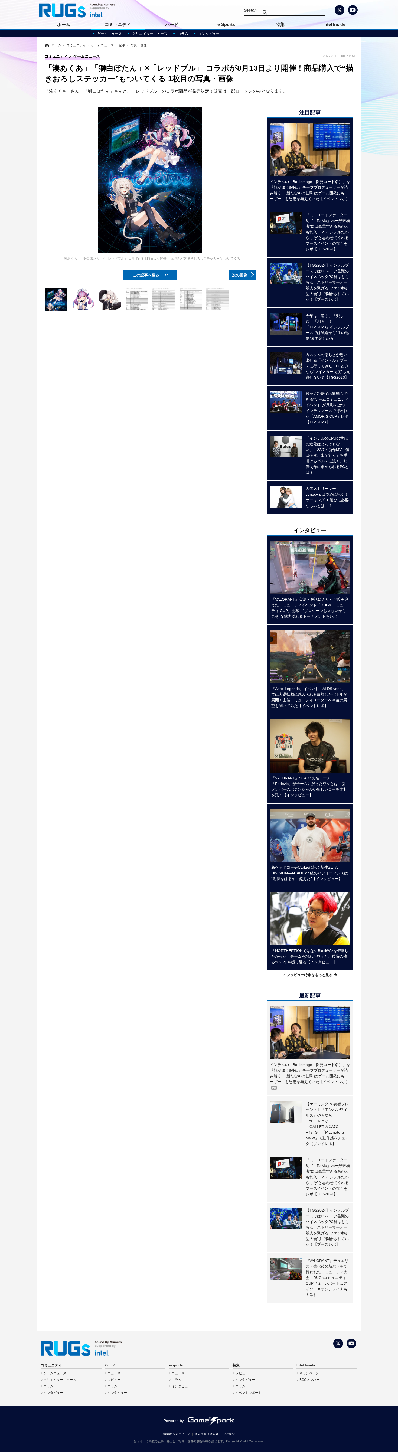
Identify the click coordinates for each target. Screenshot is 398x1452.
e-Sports (226, 24)
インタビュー (209, 34)
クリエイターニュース (149, 34)
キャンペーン (309, 1373)
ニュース (113, 1373)
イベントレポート (249, 1393)
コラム (183, 34)
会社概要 (229, 1433)
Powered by (174, 1420)
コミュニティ (118, 24)
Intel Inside (334, 24)
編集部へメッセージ (176, 1433)
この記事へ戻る (150, 275)
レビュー (113, 1380)
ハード (171, 24)
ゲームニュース (109, 34)
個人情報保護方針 (206, 1433)
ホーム (63, 24)
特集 (280, 24)
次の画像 (239, 275)
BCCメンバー (309, 1380)
